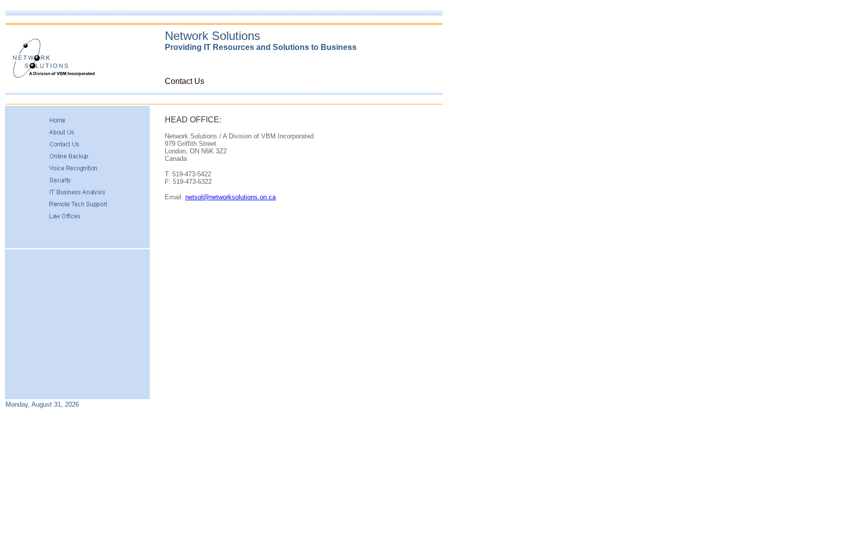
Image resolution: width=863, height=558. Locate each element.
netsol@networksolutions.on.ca (230, 197)
